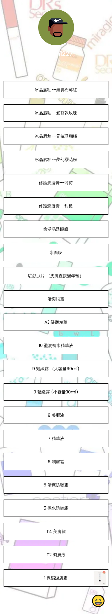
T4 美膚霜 (56, 531)
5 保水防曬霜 (56, 508)
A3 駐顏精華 (56, 322)
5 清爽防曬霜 (56, 485)
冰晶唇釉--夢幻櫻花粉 (56, 159)
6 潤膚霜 (56, 462)
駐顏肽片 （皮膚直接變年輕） (56, 276)
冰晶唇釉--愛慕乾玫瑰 (56, 113)
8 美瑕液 (56, 415)
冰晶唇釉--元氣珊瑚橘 (56, 136)
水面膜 (56, 252)
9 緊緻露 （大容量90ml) (55, 369)
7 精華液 (56, 438)
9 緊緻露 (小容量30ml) (55, 392)
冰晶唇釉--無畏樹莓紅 (56, 90)
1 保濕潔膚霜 (55, 578)
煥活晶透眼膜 (55, 229)
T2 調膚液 (56, 555)
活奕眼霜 (55, 299)
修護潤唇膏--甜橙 (56, 206)
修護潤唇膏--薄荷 (56, 183)
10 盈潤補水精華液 (56, 345)
